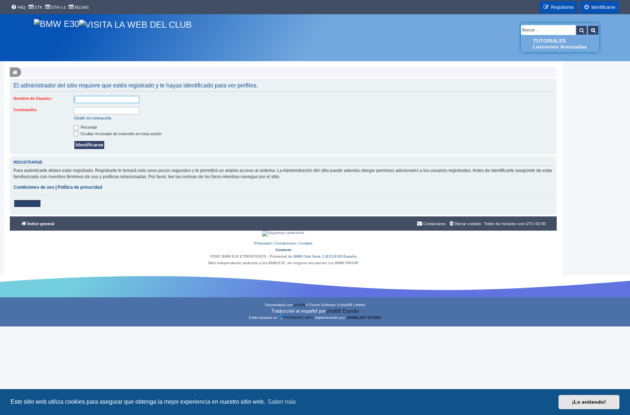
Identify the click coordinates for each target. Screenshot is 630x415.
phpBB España (343, 311)
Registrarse (27, 203)
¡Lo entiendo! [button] (589, 402)
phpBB (300, 305)
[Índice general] (56, 37)
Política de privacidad (80, 187)
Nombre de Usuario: (32, 98)
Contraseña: (25, 109)
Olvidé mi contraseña (92, 118)
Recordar (88, 127)
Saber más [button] (282, 402)
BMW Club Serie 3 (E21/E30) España (325, 256)
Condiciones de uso (33, 187)
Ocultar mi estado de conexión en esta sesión (120, 134)
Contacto (283, 250)
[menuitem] (18, 7)
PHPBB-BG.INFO (299, 318)
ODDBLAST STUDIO (363, 318)
